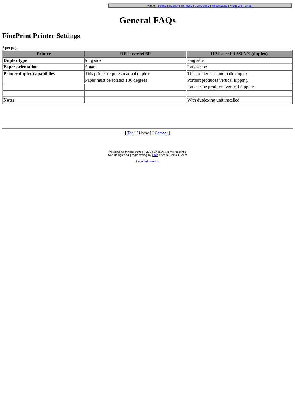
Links (248, 5)
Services (186, 5)
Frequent (236, 5)
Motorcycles (219, 5)
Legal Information (147, 161)
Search (173, 5)
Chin (155, 155)
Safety (162, 5)
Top (130, 133)
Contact (161, 133)
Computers (202, 5)
